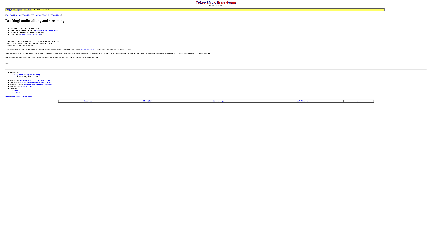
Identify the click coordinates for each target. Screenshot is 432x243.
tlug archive (28, 10)
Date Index (47, 15)
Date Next (17, 15)
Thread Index (56, 15)
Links (359, 101)
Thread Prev (27, 15)
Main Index (15, 96)
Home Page (88, 101)
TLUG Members (302, 101)
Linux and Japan (219, 101)
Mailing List (18, 10)
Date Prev (9, 15)
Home (7, 96)
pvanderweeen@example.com (46, 30)
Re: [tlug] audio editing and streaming (38, 84)
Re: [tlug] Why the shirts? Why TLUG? (35, 80)
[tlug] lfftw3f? (26, 86)
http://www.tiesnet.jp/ (88, 49)
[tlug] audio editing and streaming (27, 74)
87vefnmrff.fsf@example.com (30, 34)
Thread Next (37, 15)
